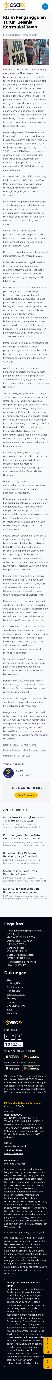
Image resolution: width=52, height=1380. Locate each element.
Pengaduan (13, 991)
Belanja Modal (10, 745)
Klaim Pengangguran (34, 750)
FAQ (9, 979)
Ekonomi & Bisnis (12, 35)
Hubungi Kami (14, 983)
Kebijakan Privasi (16, 994)
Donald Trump (29, 745)
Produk (11, 1002)
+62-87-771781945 (13, 1153)
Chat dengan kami (17, 987)
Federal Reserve (12, 750)
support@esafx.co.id (15, 1146)
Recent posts (30, 35)
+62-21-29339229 (13, 1150)
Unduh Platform (16, 1006)
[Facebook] (19, 1037)
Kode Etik (12, 1013)
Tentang (11, 998)
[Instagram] (13, 1037)
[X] (6, 1037)
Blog (9, 1009)
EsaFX (19, 771)
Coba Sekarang (26, 795)
